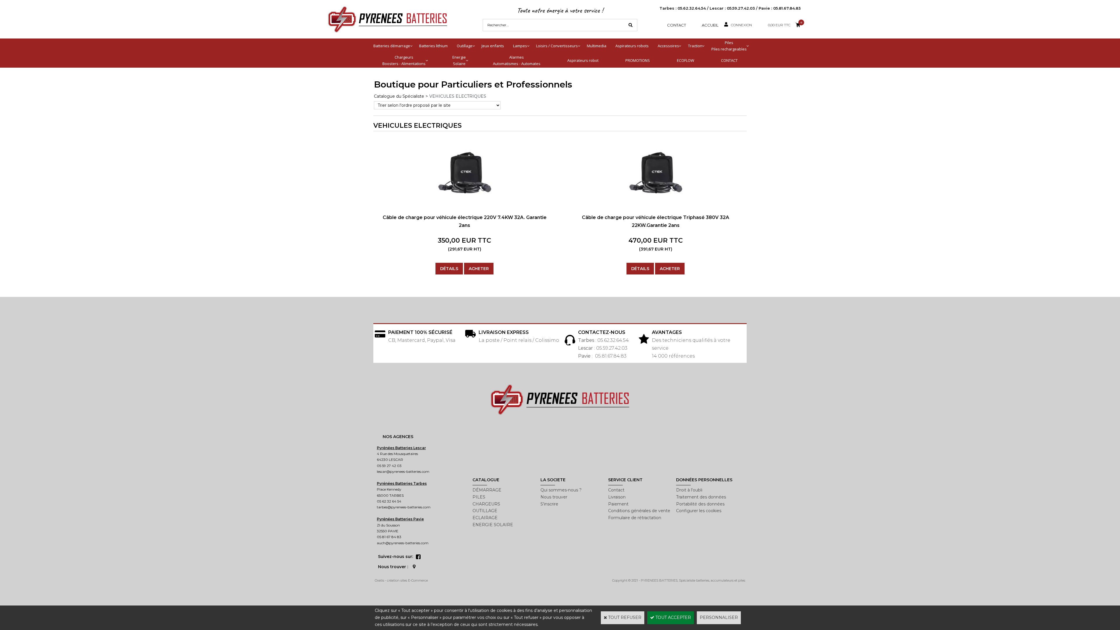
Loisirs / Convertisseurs (557, 45)
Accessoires (668, 45)
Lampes (520, 45)
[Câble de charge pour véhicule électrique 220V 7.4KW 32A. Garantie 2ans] (465, 203)
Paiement (618, 504)
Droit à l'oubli (689, 490)
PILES (479, 497)
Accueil (710, 25)
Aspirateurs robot (582, 60)
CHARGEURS (486, 504)
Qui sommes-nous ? (561, 490)
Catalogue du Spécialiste (399, 96)
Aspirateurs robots (632, 45)
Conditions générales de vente (639, 510)
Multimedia (596, 45)
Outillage (465, 45)
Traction (695, 45)
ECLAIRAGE (485, 517)
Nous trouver (553, 497)
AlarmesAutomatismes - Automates (516, 60)
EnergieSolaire (459, 60)
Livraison (617, 497)
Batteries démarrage (391, 45)
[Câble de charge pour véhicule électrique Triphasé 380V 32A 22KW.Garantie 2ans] (656, 203)
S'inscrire (549, 504)
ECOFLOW (685, 60)
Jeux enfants (493, 45)
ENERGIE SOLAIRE (493, 524)
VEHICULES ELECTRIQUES (457, 96)
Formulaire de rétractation (634, 517)
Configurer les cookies (698, 510)
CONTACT (729, 60)
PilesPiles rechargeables (729, 46)
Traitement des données (701, 497)
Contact (676, 25)
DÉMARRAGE (487, 490)
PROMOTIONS (637, 60)
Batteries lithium (433, 45)
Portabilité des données (700, 504)
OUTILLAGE (485, 510)
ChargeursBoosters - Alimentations (404, 60)
